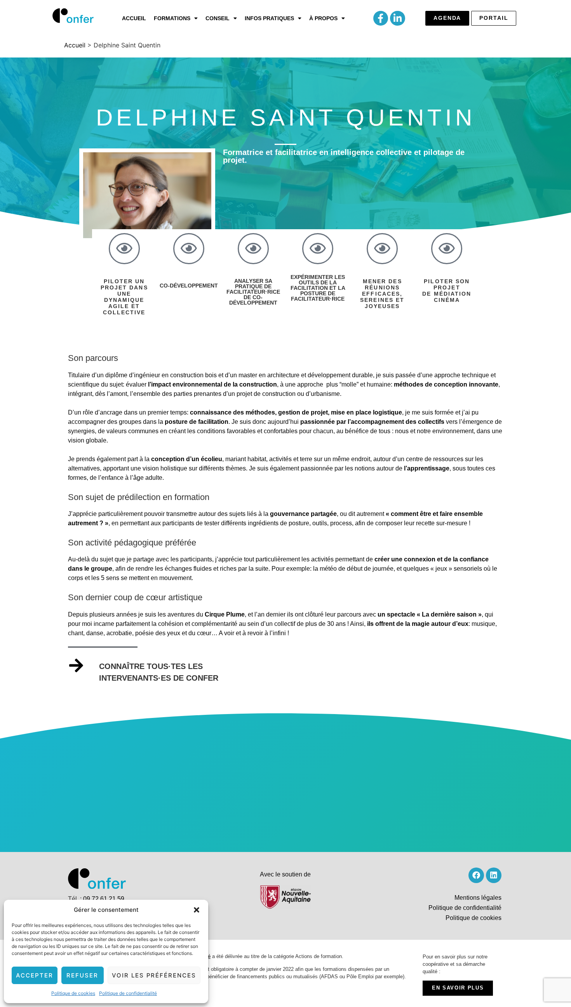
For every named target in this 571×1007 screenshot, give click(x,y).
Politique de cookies (73, 993)
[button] (196, 910)
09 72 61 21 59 (103, 898)
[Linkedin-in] (397, 18)
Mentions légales (477, 897)
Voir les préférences (154, 975)
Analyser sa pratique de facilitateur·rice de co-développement (253, 292)
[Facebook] (476, 875)
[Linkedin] (493, 875)
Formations (172, 18)
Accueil (134, 18)
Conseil (217, 18)
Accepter (34, 975)
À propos (323, 18)
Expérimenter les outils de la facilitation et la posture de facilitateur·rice (318, 288)
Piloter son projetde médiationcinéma (446, 290)
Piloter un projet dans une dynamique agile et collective (124, 296)
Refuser (82, 975)
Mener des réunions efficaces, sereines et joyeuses (382, 293)
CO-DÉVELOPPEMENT (189, 285)
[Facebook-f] (380, 18)
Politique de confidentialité (128, 993)
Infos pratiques (269, 18)
